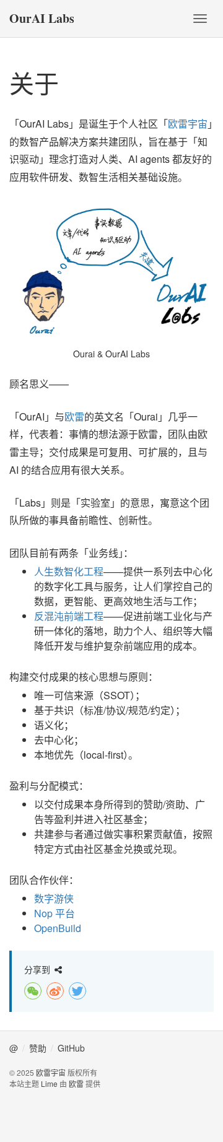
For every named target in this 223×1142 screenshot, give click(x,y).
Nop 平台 (54, 913)
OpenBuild (57, 928)
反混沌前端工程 (68, 616)
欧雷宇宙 (188, 123)
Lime (49, 1083)
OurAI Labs (41, 18)
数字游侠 (54, 898)
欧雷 (74, 416)
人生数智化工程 (68, 571)
